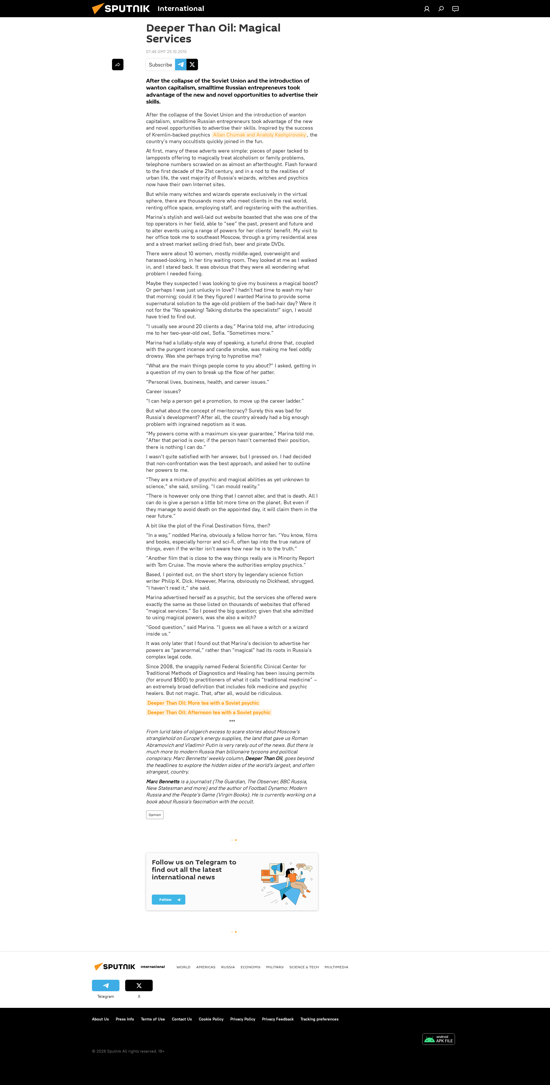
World (183, 966)
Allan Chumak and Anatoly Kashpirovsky (259, 134)
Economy (250, 966)
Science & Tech (304, 966)
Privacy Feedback (278, 1019)
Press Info (125, 1019)
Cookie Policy (211, 1019)
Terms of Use (153, 1019)
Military (275, 966)
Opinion (155, 815)
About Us (100, 1019)
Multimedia (336, 966)
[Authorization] (427, 8)
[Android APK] (438, 1039)
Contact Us (182, 1019)
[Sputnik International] (123, 15)
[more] (117, 64)
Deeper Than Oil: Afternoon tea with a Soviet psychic (209, 712)
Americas (205, 966)
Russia (228, 966)
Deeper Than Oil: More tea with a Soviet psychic (203, 703)
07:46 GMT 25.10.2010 (166, 51)
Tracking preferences (319, 1019)
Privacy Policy (242, 1019)
